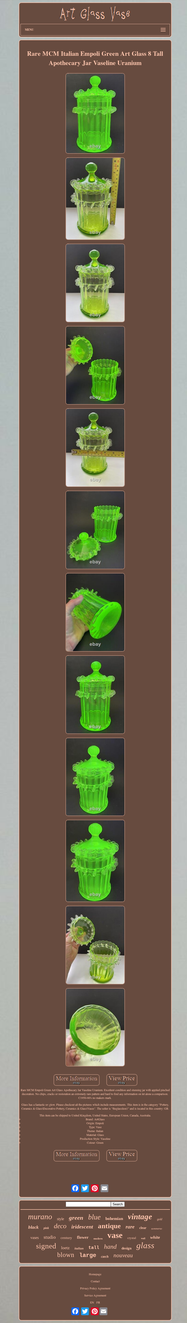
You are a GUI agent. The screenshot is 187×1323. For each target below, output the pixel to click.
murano (40, 1216)
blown (65, 1254)
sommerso (156, 1228)
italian (79, 1248)
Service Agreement (95, 1295)
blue (94, 1217)
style (60, 1219)
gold (159, 1219)
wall (143, 1238)
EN (92, 1302)
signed (46, 1246)
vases (34, 1238)
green (76, 1217)
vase (114, 1235)
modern (98, 1238)
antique (109, 1226)
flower (83, 1237)
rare (130, 1227)
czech (105, 1256)
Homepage (95, 1274)
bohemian (114, 1218)
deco (60, 1226)
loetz (65, 1247)
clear (142, 1228)
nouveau (123, 1255)
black (33, 1227)
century (66, 1238)
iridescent (82, 1227)
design (126, 1248)
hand (110, 1246)
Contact (95, 1281)
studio (50, 1237)
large (87, 1255)
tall (93, 1247)
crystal (131, 1238)
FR (98, 1302)
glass (145, 1245)
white (155, 1237)
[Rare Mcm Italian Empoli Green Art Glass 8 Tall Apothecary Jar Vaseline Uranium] (95, 114)
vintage (140, 1216)
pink (46, 1228)
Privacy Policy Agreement (95, 1288)
